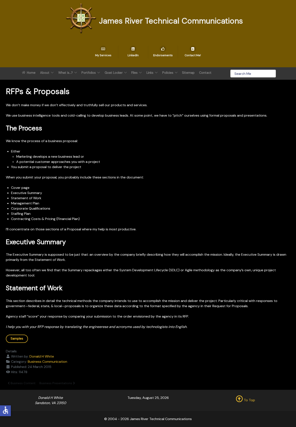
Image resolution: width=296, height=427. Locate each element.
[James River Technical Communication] (81, 18)
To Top (249, 400)
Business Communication (47, 361)
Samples (17, 338)
